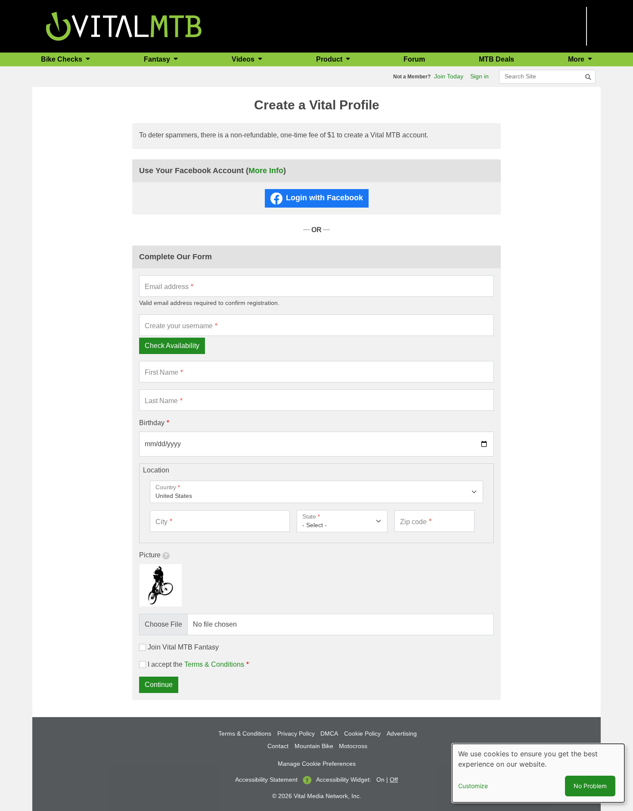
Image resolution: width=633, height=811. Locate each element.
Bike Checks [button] (62, 59)
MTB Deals (496, 59)
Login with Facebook (324, 197)
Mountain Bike (314, 746)
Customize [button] (473, 785)
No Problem (590, 785)
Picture (150, 555)
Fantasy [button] (158, 59)
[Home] (124, 25)
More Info (265, 170)
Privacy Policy (296, 733)
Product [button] (330, 59)
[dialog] (538, 773)
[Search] (588, 77)
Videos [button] (244, 59)
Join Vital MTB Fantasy (183, 647)
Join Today (448, 76)
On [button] (380, 779)
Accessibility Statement (266, 779)
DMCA (329, 733)
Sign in (479, 76)
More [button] (577, 59)
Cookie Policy (362, 733)
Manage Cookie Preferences (317, 763)
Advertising (402, 733)
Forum (414, 59)
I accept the (196, 664)
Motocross (353, 746)
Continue (159, 684)
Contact (278, 746)
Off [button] (394, 779)
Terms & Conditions (214, 664)
